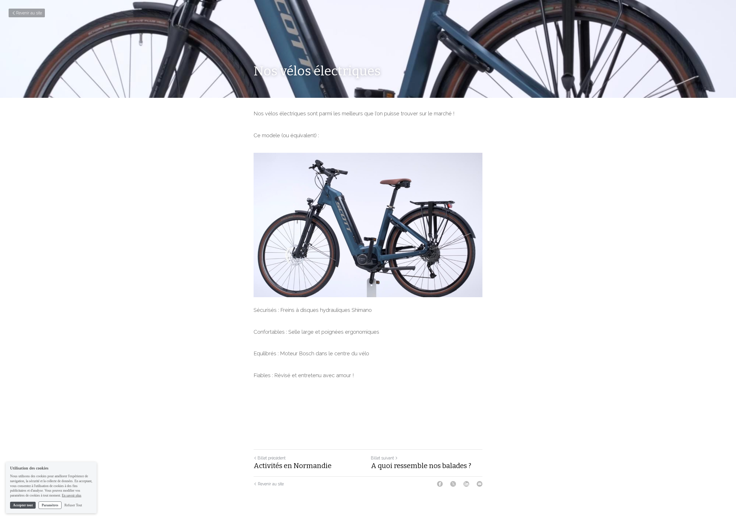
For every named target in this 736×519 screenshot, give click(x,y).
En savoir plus (71, 495)
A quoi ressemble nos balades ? (421, 466)
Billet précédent (271, 458)
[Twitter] (453, 484)
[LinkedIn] (466, 484)
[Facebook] (440, 484)
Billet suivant (382, 458)
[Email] (479, 484)
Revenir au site (29, 13)
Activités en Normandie (292, 466)
